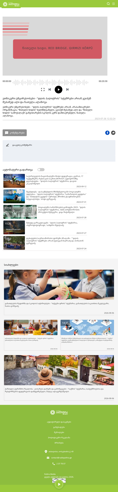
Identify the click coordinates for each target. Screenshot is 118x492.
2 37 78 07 (61, 463)
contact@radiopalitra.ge (61, 457)
